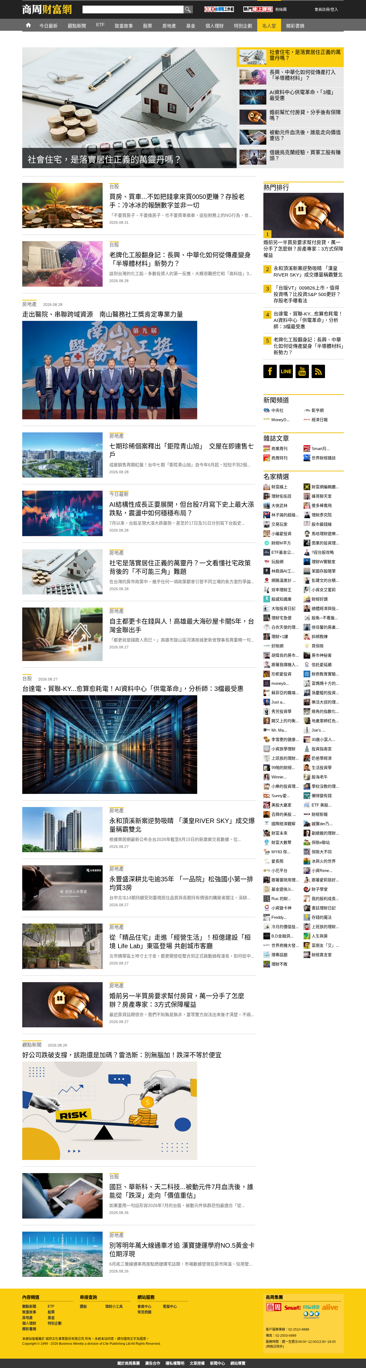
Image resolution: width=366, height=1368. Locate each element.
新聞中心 (217, 1363)
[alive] (330, 1307)
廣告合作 (152, 1363)
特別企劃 (55, 1323)
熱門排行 (276, 187)
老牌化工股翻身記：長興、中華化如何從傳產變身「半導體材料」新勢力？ (308, 346)
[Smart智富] (293, 1308)
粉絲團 (281, 9)
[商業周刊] (274, 1307)
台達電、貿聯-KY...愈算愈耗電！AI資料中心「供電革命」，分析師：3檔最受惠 (308, 320)
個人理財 (29, 1323)
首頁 (33, 25)
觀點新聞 (29, 1306)
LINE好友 (286, 371)
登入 (334, 9)
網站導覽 (237, 1363)
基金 (51, 1318)
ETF (51, 1306)
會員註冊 (322, 9)
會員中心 (144, 1306)
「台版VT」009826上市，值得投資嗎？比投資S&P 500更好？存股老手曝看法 (307, 294)
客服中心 (170, 1306)
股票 (51, 1312)
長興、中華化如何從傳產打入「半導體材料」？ (118, 159)
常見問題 (144, 1312)
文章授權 (197, 1363)
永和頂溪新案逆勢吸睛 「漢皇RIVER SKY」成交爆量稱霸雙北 (308, 272)
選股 (83, 1306)
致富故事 (29, 1312)
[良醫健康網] (311, 1307)
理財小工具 (114, 1306)
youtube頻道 (302, 371)
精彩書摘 (29, 1329)
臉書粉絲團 (270, 371)
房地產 (27, 1318)
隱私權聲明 (175, 1363)
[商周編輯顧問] (311, 1315)
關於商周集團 (128, 1363)
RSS (318, 371)
